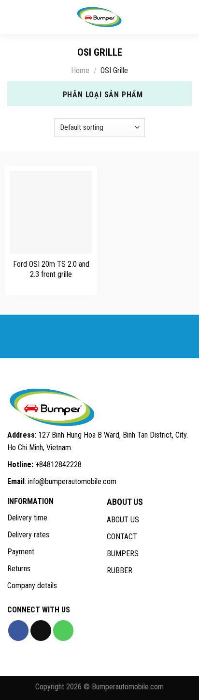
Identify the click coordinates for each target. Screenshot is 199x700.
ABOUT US (123, 519)
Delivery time (27, 517)
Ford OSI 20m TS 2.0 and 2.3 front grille (51, 269)
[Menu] (14, 16)
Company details (32, 585)
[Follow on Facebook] (18, 630)
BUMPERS (123, 553)
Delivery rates (28, 534)
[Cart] (187, 17)
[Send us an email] (40, 630)
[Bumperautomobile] (99, 17)
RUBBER (119, 570)
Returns (18, 568)
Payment (20, 551)
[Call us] (63, 630)
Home (80, 70)
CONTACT (122, 536)
